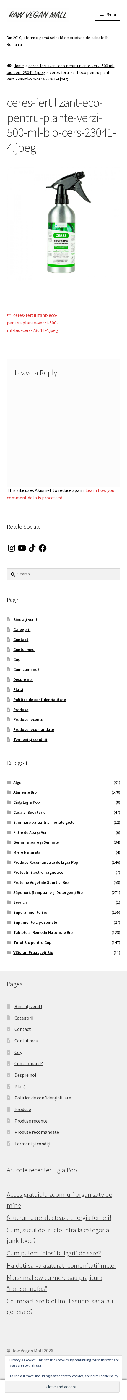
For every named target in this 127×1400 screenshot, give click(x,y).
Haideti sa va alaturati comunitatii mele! (61, 1265)
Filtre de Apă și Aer (30, 832)
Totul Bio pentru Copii (33, 942)
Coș (16, 659)
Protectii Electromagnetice (38, 872)
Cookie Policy (108, 1376)
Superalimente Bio (30, 912)
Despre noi (23, 679)
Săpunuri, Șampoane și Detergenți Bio (48, 892)
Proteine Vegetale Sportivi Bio (41, 882)
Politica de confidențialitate (39, 699)
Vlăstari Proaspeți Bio (33, 952)
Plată (18, 689)
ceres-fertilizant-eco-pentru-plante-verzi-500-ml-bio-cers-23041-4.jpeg (32, 322)
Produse (20, 709)
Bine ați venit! (26, 619)
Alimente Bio (25, 792)
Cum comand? (26, 669)
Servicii (20, 902)
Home (19, 65)
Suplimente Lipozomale (35, 922)
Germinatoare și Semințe (36, 842)
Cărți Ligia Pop (26, 802)
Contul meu (24, 649)
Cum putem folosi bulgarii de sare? (54, 1253)
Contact (20, 639)
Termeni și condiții (30, 739)
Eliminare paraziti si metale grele (43, 822)
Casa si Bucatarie (29, 812)
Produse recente (28, 719)
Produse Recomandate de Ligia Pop (45, 862)
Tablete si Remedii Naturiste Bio (43, 932)
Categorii (21, 629)
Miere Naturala (26, 852)
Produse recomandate (33, 729)
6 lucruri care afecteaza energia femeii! (59, 1217)
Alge (17, 782)
